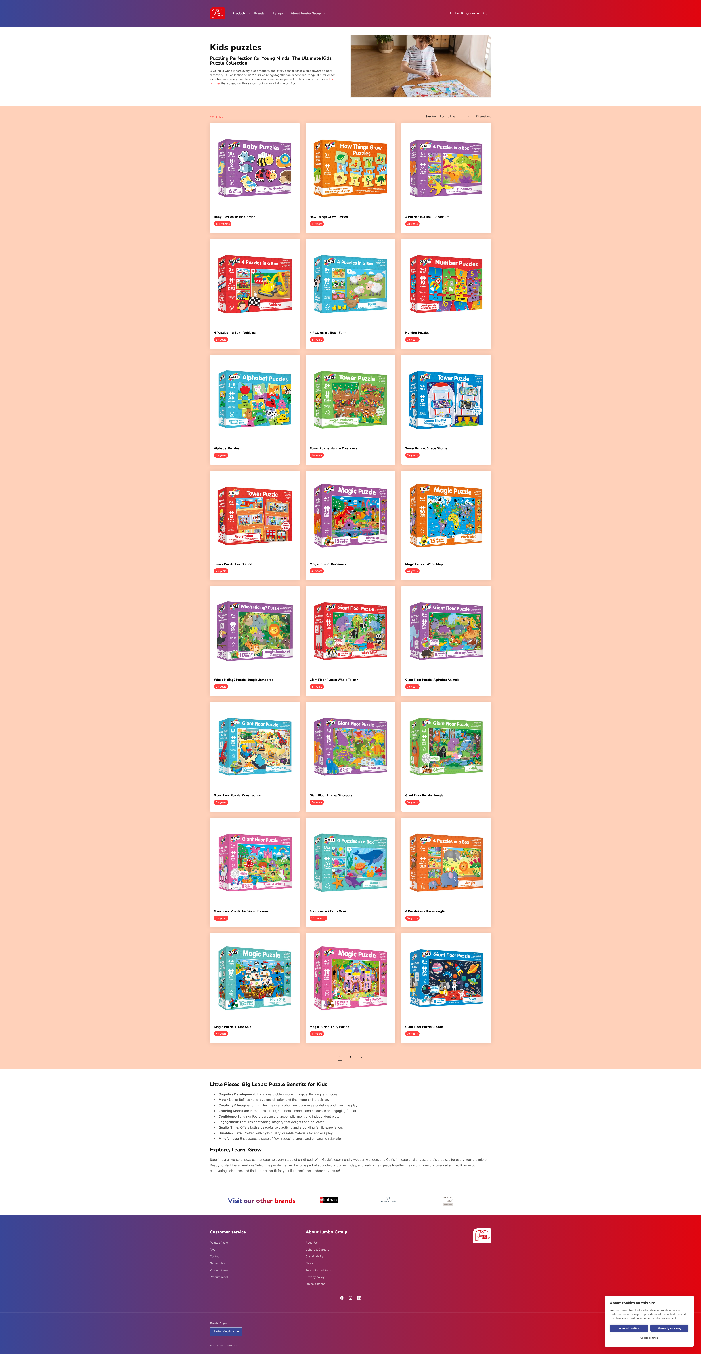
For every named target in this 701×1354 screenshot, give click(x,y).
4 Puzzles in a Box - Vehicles (235, 332)
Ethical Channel (316, 1284)
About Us (312, 1242)
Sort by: (431, 116)
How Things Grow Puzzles (329, 217)
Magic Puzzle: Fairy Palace (329, 1027)
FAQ (212, 1249)
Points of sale (219, 1242)
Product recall (219, 1277)
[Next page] (361, 1057)
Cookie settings (649, 1337)
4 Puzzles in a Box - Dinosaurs (427, 217)
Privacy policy (315, 1277)
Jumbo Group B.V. (228, 1345)
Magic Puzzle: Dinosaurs (328, 564)
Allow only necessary (669, 1328)
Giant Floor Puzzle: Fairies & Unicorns (241, 911)
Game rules (217, 1263)
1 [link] (339, 1058)
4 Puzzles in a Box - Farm (328, 332)
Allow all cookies (629, 1328)
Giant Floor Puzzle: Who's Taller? (334, 680)
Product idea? (219, 1270)
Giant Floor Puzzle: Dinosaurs (331, 795)
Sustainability (314, 1256)
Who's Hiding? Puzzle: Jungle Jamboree (243, 680)
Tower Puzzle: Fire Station (233, 564)
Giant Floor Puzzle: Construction (237, 795)
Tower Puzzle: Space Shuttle (426, 448)
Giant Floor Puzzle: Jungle (424, 795)
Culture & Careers (317, 1249)
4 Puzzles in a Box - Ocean (329, 911)
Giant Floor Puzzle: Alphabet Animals (432, 680)
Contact (215, 1256)
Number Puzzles (417, 332)
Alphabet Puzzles (227, 448)
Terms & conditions (318, 1270)
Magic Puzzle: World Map (424, 564)
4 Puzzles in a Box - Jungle (425, 911)
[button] (240, 13)
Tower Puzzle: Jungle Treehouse (333, 448)
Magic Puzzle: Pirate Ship (232, 1027)
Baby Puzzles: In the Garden (234, 217)
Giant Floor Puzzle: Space (424, 1027)
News (309, 1263)
